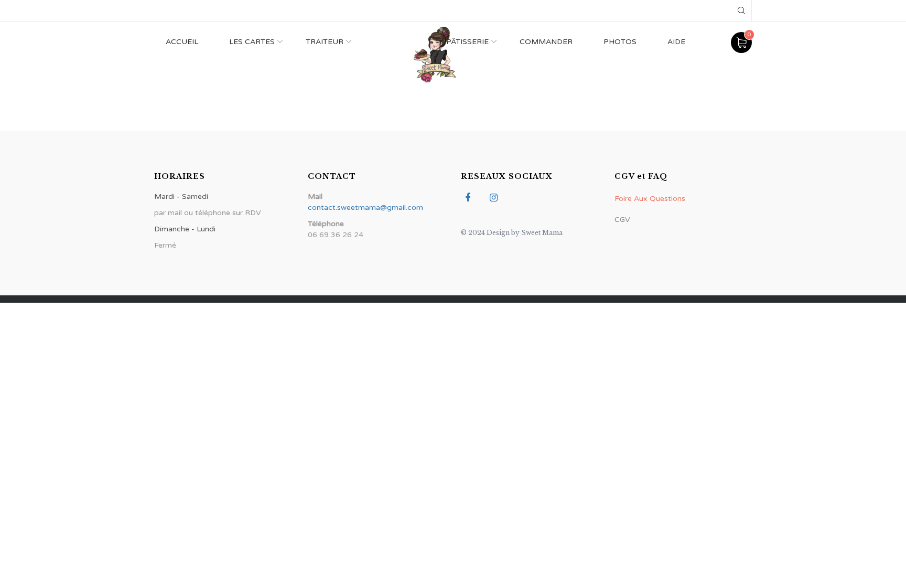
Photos (620, 41)
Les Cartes (252, 41)
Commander (546, 41)
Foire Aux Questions (649, 198)
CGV (622, 219)
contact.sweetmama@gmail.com (365, 207)
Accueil (182, 41)
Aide (676, 41)
